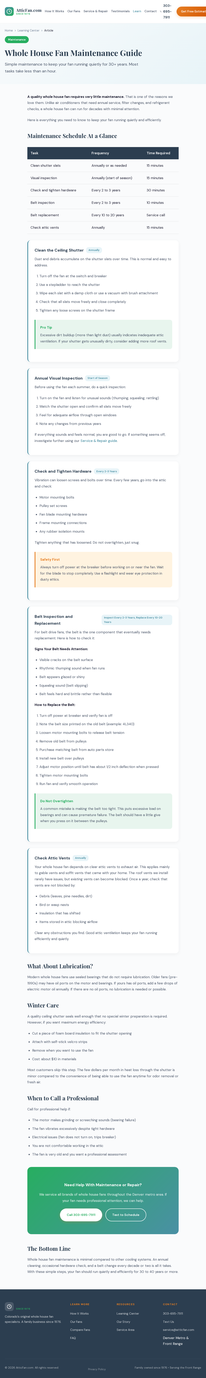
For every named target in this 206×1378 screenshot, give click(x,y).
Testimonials (120, 11)
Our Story (123, 1322)
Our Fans (73, 11)
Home (9, 30)
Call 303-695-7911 (81, 1215)
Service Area (125, 1330)
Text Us (168, 1322)
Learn (137, 11)
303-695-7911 (167, 11)
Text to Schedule (125, 1215)
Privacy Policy (97, 1369)
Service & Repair (95, 11)
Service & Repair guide (98, 441)
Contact (150, 11)
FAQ (73, 1338)
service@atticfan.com (178, 1330)
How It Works (54, 11)
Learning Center (28, 30)
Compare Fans (80, 1330)
